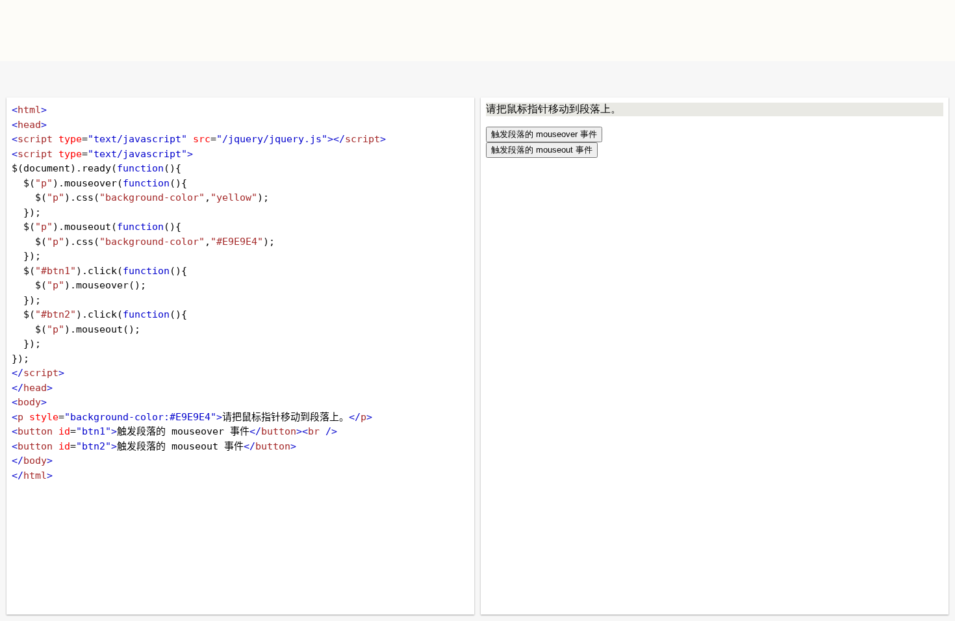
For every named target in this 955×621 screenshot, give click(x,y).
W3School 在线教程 (21, 79)
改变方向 (63, 79)
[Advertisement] (630, 29)
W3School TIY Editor (204, 30)
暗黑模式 (105, 79)
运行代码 (175, 79)
